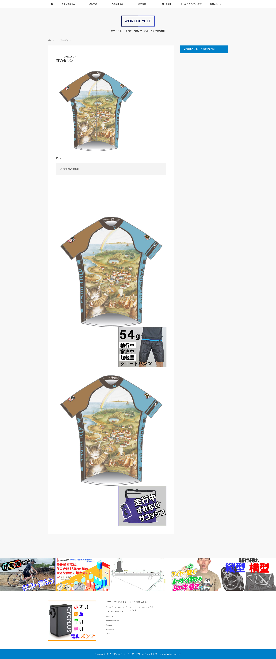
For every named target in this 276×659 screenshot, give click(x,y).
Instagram (110, 629)
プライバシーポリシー (114, 612)
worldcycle (74, 169)
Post (58, 158)
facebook (109, 616)
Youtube (109, 625)
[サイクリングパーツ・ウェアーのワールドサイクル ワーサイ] (138, 25)
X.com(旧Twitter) (112, 620)
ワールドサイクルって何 (191, 4)
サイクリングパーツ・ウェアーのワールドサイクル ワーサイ (135, 654)
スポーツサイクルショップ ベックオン (141, 608)
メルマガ (93, 4)
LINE (108, 634)
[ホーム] (52, 4)
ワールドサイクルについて (116, 607)
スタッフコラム (68, 4)
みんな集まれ (117, 4)
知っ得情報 (166, 4)
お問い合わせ (215, 4)
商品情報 (142, 4)
